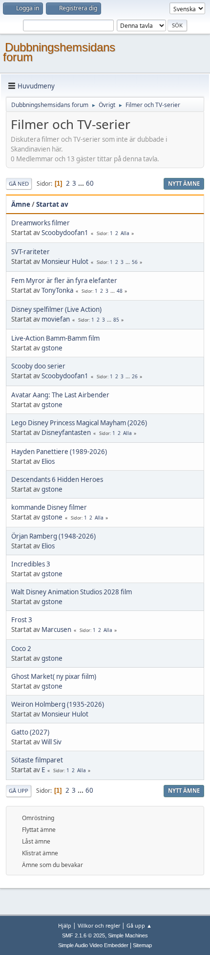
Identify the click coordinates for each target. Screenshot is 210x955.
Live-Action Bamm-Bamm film (55, 338)
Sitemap (142, 945)
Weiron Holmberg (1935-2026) (57, 704)
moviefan (56, 319)
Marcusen (56, 629)
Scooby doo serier (38, 366)
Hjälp (64, 925)
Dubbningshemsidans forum (59, 52)
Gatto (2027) (30, 732)
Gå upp (18, 790)
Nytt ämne (184, 183)
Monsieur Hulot (65, 261)
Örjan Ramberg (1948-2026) (53, 536)
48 (120, 290)
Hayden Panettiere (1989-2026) (59, 451)
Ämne (20, 204)
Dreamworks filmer (40, 222)
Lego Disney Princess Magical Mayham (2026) (79, 422)
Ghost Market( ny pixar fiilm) (53, 676)
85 (116, 319)
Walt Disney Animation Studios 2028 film (71, 591)
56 (135, 262)
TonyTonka (57, 290)
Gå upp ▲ (139, 925)
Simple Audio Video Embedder (93, 945)
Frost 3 (21, 619)
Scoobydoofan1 (65, 232)
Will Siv (52, 742)
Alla (125, 233)
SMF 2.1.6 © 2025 (83, 935)
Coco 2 (21, 648)
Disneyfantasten (66, 432)
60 (90, 183)
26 (135, 376)
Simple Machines (128, 935)
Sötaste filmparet (37, 760)
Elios (48, 461)
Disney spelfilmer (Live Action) (56, 309)
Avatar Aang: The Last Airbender (60, 395)
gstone (52, 348)
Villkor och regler (99, 925)
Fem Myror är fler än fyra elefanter (64, 280)
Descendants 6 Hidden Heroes (57, 479)
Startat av (52, 204)
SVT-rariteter (30, 251)
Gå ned (19, 183)
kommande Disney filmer (49, 507)
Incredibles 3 (30, 564)
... (81, 183)
